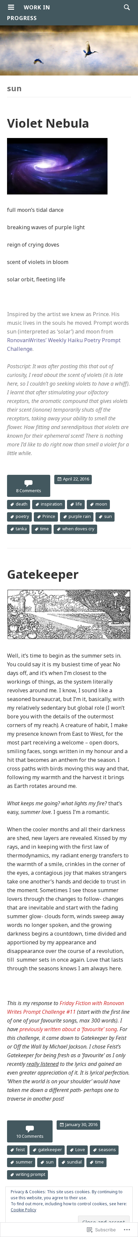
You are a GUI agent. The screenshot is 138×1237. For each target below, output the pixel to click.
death (21, 504)
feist (20, 1150)
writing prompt (30, 1175)
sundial (74, 1162)
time (44, 529)
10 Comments (30, 1136)
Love (80, 1150)
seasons (107, 1150)
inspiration (51, 504)
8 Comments (28, 491)
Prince (49, 516)
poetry (22, 516)
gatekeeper (50, 1150)
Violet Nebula (48, 123)
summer (24, 1162)
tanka (21, 529)
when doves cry (78, 529)
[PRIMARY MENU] (11, 7)
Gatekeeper (43, 574)
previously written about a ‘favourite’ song (68, 1029)
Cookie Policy (23, 1210)
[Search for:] (125, 7)
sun (108, 516)
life (79, 504)
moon (101, 504)
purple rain (80, 516)
